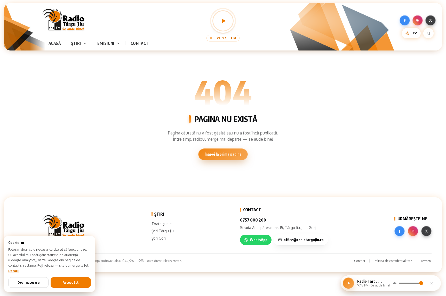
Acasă (55, 43)
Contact (140, 43)
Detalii (13, 271)
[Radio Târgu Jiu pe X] (430, 20)
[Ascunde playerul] (431, 283)
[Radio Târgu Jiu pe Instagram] (417, 20)
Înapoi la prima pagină (223, 154)
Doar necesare (28, 282)
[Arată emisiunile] (119, 43)
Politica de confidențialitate (393, 261)
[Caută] (428, 33)
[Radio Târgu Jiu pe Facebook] (405, 20)
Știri (76, 43)
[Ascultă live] (223, 21)
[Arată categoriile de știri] (86, 43)
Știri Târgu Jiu (163, 231)
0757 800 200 (253, 220)
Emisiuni (105, 43)
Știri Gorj (159, 238)
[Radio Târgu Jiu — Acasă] (63, 19)
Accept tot (71, 282)
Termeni (426, 261)
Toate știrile (162, 224)
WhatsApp (258, 240)
